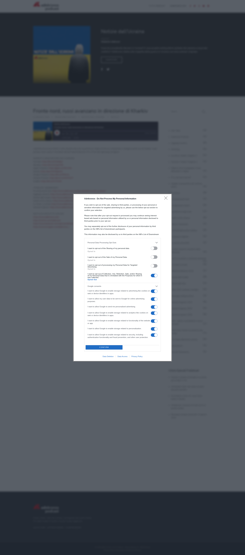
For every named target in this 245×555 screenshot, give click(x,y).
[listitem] (122, 242)
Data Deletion (108, 356)
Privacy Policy (137, 356)
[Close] (166, 198)
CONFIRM (104, 347)
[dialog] (122, 277)
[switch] (154, 248)
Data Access (122, 356)
